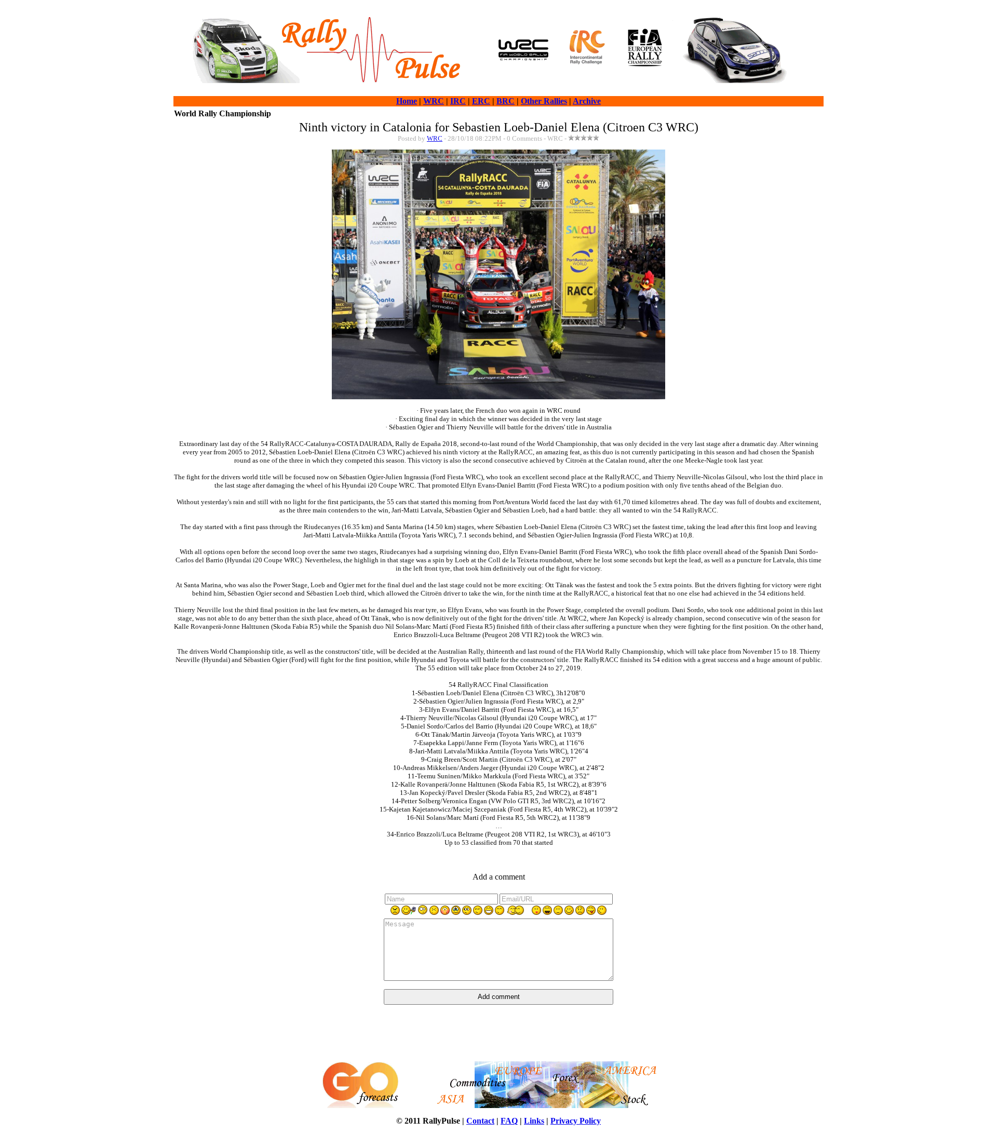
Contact (480, 1120)
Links (534, 1120)
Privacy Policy (575, 1120)
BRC (505, 101)
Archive (587, 101)
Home (406, 101)
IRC (458, 101)
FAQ (509, 1120)
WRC (433, 101)
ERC (481, 101)
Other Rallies (544, 101)
